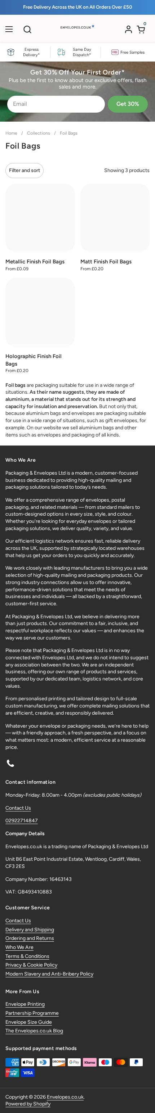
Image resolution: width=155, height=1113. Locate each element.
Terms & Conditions (27, 956)
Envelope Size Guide (28, 1022)
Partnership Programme (32, 1013)
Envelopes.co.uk (65, 1097)
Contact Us (18, 808)
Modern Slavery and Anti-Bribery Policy (49, 974)
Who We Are (19, 947)
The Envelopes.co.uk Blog (34, 1031)
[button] (27, 29)
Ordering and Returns (29, 938)
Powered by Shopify (27, 1104)
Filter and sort (24, 170)
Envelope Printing (25, 1004)
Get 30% (127, 103)
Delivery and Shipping (29, 930)
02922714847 (21, 821)
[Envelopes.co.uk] (77, 31)
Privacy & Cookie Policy (31, 965)
